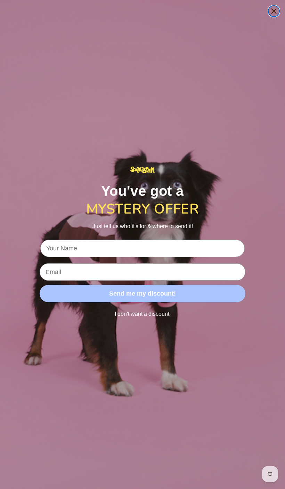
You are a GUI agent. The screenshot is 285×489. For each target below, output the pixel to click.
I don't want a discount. (143, 314)
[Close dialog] (273, 11)
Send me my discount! (142, 293)
